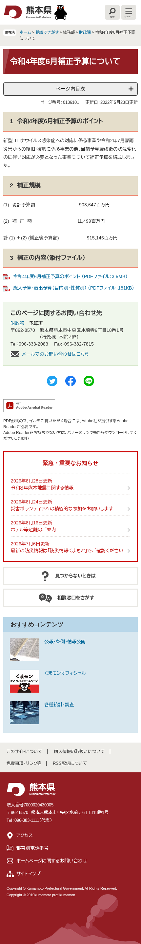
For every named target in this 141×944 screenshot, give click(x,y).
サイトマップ (28, 873)
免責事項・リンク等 (24, 763)
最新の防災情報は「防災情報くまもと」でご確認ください (67, 550)
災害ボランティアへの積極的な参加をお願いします (62, 508)
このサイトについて (24, 751)
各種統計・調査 (59, 704)
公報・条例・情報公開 (65, 641)
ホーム (25, 32)
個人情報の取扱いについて (79, 751)
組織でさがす (47, 32)
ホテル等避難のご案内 (33, 529)
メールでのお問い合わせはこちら (55, 354)
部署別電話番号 (32, 848)
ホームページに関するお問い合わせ (51, 860)
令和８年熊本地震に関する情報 (42, 487)
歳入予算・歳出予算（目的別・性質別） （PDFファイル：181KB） (73, 288)
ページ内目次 (70, 88)
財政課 (85, 32)
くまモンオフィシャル (65, 673)
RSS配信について (70, 763)
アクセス (24, 835)
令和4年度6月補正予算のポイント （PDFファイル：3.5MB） (70, 276)
